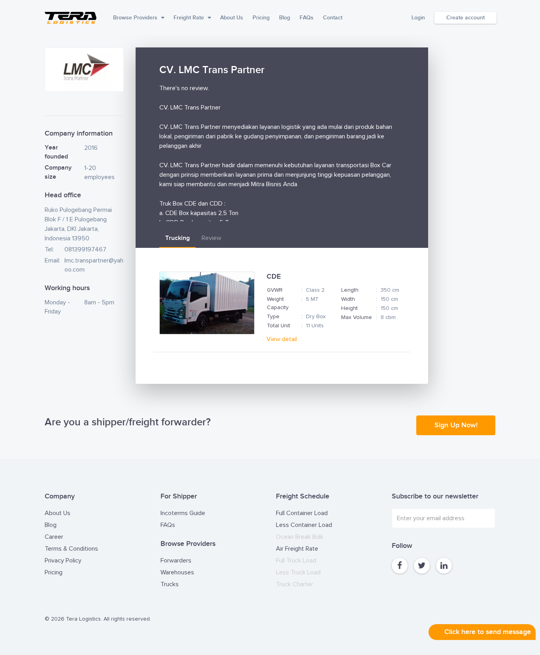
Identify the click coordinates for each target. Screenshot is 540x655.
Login (418, 17)
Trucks (169, 584)
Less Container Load (304, 525)
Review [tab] (211, 238)
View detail (281, 339)
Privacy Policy (63, 560)
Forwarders (175, 560)
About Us (231, 17)
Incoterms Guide (182, 513)
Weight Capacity (278, 303)
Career (54, 537)
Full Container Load (302, 513)
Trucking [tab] (177, 238)
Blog (284, 17)
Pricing (261, 17)
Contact (332, 17)
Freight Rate (189, 17)
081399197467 (85, 249)
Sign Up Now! (456, 425)
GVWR (275, 290)
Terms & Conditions (71, 549)
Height (349, 308)
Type (273, 316)
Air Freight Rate (297, 549)
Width (348, 299)
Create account (465, 17)
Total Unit (278, 325)
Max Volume (356, 317)
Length (350, 290)
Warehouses (177, 572)
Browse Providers (135, 17)
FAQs (306, 17)
